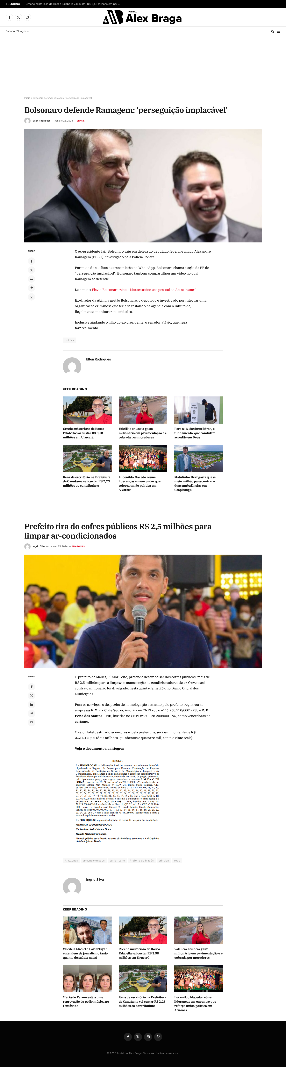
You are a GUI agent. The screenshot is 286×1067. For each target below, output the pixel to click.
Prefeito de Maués (142, 860)
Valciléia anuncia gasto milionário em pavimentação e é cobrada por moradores (143, 433)
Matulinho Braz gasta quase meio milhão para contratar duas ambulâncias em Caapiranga (195, 483)
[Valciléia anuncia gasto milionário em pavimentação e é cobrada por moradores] (143, 410)
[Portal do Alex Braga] (143, 17)
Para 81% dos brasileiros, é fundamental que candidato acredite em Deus (194, 433)
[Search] (272, 31)
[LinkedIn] (31, 279)
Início (27, 97)
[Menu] (278, 31)
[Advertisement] (143, 65)
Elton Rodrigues (42, 120)
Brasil (80, 120)
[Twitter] (31, 270)
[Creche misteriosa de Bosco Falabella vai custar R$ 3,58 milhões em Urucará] (87, 410)
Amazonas (78, 546)
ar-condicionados (94, 860)
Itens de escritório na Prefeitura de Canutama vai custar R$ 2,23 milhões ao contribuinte (87, 481)
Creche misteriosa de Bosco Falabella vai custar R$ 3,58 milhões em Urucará (74, 3)
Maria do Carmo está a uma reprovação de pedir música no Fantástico (86, 1001)
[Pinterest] (31, 288)
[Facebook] (31, 261)
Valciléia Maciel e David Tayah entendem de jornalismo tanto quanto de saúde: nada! (85, 953)
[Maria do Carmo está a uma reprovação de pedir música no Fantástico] (87, 978)
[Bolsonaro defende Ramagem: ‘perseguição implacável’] (143, 185)
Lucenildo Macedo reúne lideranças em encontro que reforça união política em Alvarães (140, 483)
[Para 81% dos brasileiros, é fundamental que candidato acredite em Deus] (198, 410)
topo (177, 860)
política (69, 340)
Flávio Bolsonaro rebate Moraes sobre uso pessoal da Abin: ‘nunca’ (144, 290)
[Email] (31, 297)
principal (164, 860)
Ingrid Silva (39, 546)
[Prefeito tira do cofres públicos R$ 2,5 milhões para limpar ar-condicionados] (143, 611)
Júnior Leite (117, 860)
